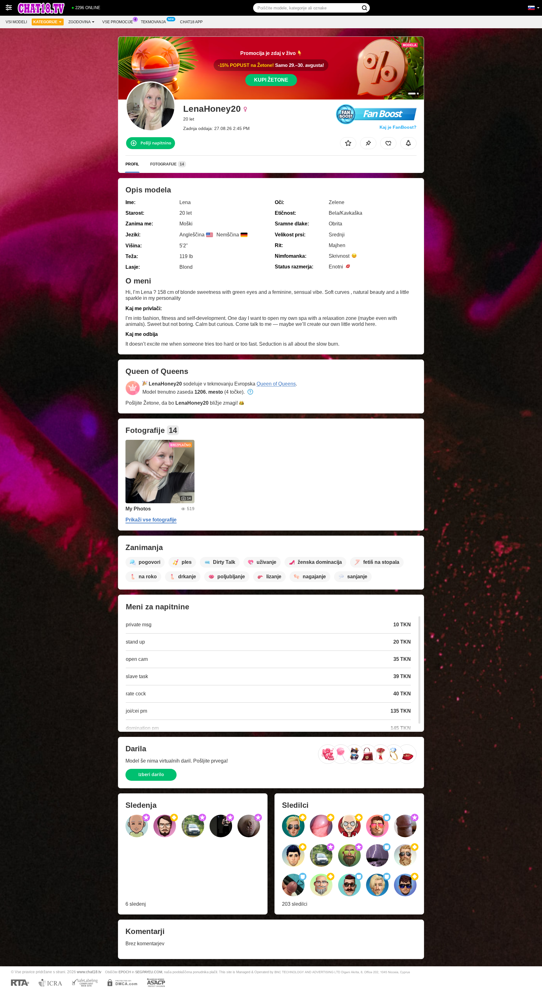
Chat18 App (191, 22)
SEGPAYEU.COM (148, 972)
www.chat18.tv (89, 972)
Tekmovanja (153, 22)
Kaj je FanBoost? (398, 127)
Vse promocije (117, 22)
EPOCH (125, 972)
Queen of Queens (276, 383)
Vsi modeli (16, 22)
